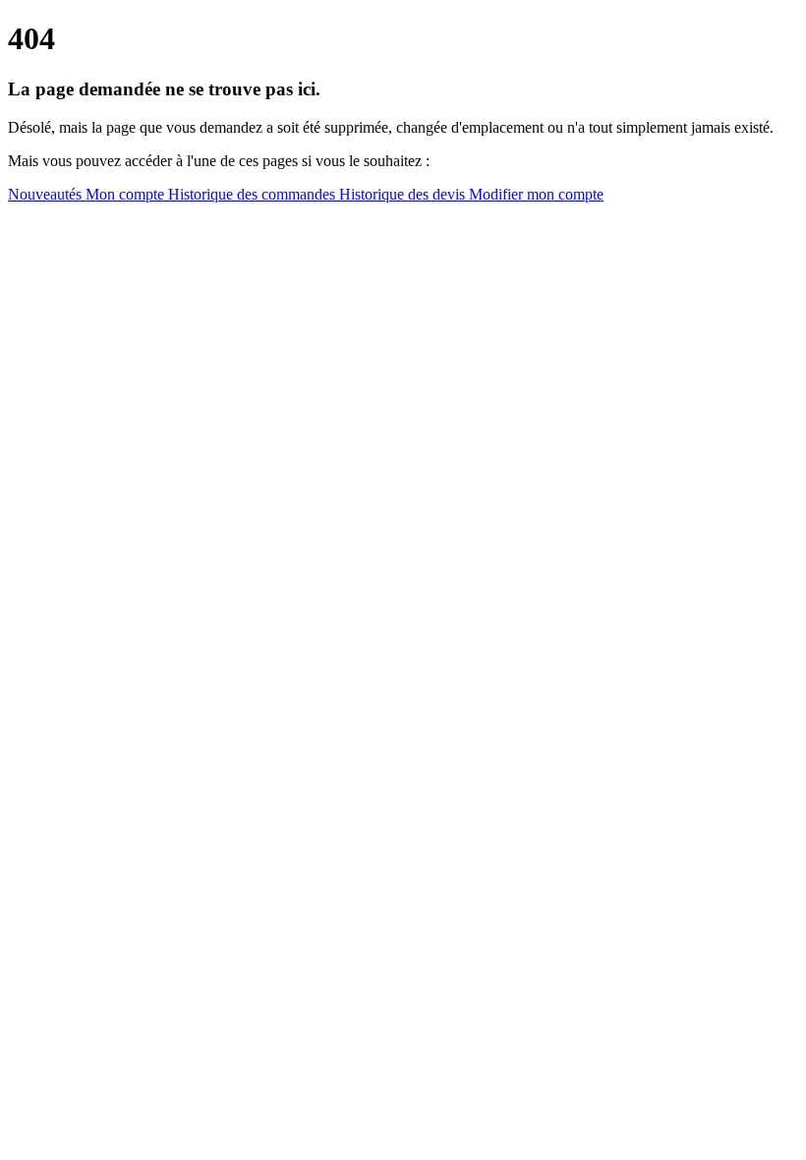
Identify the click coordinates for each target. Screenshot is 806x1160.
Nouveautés (47, 194)
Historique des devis (404, 194)
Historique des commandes (253, 194)
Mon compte (127, 194)
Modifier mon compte (536, 194)
